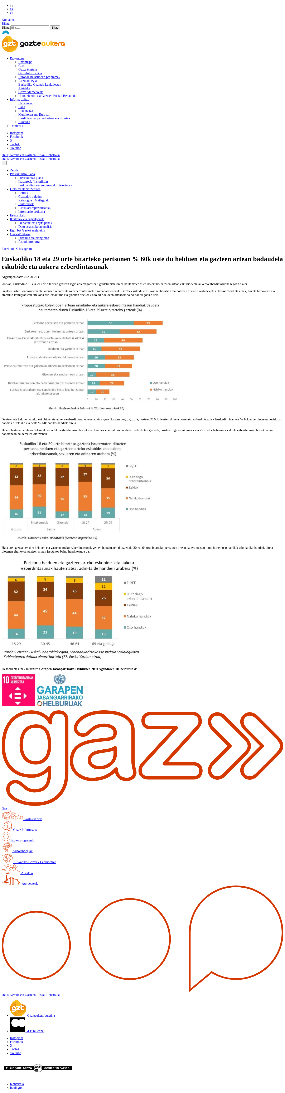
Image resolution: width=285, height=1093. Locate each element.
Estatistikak (17, 215)
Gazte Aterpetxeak (30, 92)
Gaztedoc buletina (30, 196)
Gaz (21, 65)
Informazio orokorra (31, 211)
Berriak (23, 193)
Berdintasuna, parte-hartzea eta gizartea (44, 118)
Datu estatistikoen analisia (35, 226)
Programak (17, 58)
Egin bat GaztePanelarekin (27, 230)
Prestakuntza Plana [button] (22, 174)
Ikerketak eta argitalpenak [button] (27, 219)
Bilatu (6, 23)
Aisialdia (24, 88)
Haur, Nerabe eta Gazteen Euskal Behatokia (47, 95)
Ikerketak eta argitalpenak (35, 223)
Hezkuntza (25, 103)
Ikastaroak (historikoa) (33, 181)
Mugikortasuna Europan (34, 114)
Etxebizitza (25, 111)
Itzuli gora (16, 1087)
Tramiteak (16, 126)
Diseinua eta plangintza (33, 238)
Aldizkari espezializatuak (34, 208)
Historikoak (26, 204)
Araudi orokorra (29, 241)
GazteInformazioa (30, 73)
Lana (21, 107)
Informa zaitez (19, 99)
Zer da (14, 170)
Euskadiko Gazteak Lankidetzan (39, 84)
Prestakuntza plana (30, 178)
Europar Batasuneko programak (39, 77)
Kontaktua (8, 20)
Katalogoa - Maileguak (33, 200)
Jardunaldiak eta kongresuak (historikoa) (45, 185)
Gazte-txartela (27, 69)
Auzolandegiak (28, 80)
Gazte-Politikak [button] (20, 234)
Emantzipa (25, 62)
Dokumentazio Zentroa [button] (25, 189)
